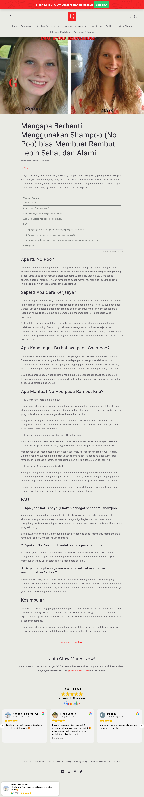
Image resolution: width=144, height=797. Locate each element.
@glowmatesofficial (78, 670)
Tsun (121, 252)
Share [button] (27, 168)
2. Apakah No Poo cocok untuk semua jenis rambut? (50, 235)
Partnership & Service (44, 761)
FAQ (25, 224)
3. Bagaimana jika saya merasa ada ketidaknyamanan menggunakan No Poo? (63, 240)
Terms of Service (98, 761)
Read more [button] (58, 738)
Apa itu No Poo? (31, 203)
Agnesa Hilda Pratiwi (25, 713)
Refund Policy (115, 761)
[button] (10, 16)
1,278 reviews (77, 698)
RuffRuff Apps (110, 252)
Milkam (111, 713)
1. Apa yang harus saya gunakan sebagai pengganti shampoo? (55, 229)
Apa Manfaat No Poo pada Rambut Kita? (42, 219)
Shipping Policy (64, 761)
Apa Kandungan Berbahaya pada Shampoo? (44, 213)
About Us (26, 761)
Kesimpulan (28, 246)
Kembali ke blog (73, 642)
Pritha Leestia (68, 713)
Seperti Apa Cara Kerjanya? (36, 208)
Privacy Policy (80, 761)
